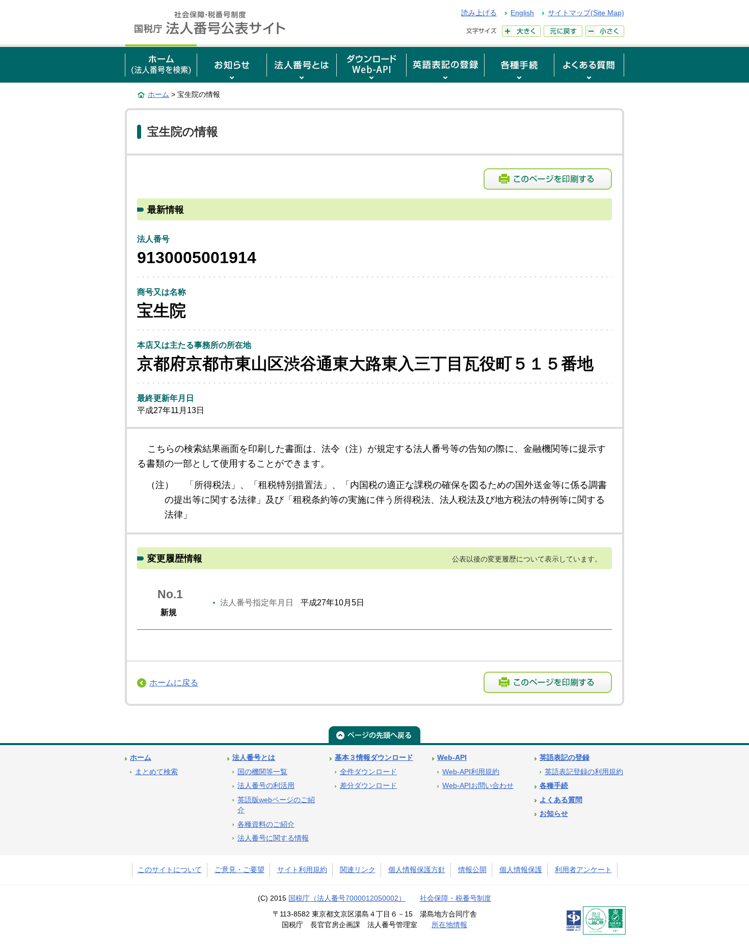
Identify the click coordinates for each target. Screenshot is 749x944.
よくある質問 (561, 800)
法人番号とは (253, 757)
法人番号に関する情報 (273, 838)
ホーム (158, 94)
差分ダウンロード (368, 785)
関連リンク (358, 870)
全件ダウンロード (368, 772)
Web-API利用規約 (470, 772)
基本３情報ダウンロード (374, 757)
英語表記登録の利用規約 (584, 772)
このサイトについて (170, 870)
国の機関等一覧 (262, 772)
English (522, 13)
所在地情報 (449, 925)
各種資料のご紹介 (266, 824)
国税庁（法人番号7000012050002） (347, 898)
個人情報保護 (520, 870)
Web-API (452, 757)
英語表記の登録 (565, 757)
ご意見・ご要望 (239, 870)
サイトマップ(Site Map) (586, 13)
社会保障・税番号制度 (455, 898)
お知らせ (554, 814)
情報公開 (472, 870)
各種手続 (554, 785)
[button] (231, 63)
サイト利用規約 (302, 870)
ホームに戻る (173, 682)
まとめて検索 (156, 772)
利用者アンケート (583, 870)
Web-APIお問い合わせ (478, 785)
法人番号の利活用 (266, 785)
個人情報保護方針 (416, 870)
